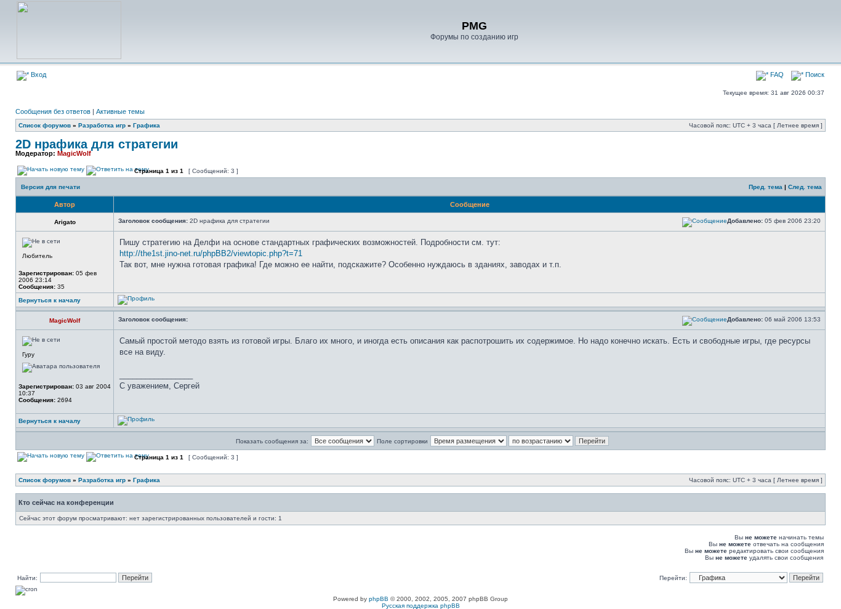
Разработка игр (102, 125)
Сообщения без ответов (53, 111)
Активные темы (120, 111)
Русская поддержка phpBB (421, 605)
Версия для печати (50, 187)
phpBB (378, 598)
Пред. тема (766, 187)
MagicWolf (74, 153)
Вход (37, 74)
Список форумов (44, 125)
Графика (146, 125)
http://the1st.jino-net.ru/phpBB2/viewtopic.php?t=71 (210, 253)
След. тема (805, 187)
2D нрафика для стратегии (96, 144)
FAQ (776, 74)
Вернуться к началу (49, 300)
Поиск (813, 74)
